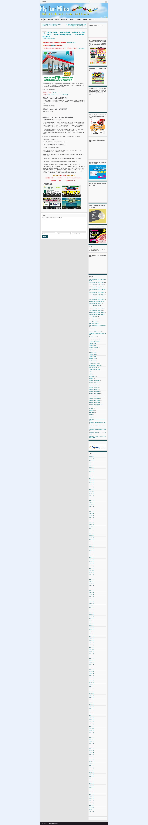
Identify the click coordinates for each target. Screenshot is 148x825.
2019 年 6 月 (91, 645)
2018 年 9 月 (91, 664)
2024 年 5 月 (91, 515)
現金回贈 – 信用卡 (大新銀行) (94, 393)
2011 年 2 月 (91, 805)
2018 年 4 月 (91, 675)
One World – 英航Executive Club (95, 331)
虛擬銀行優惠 (91, 410)
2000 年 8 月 (91, 807)
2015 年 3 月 (91, 754)
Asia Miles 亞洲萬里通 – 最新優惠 (95, 303)
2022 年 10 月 (91, 557)
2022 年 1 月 (91, 577)
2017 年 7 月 (91, 695)
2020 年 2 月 (91, 627)
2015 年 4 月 (91, 752)
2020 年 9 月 (91, 612)
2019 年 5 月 (91, 647)
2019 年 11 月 (91, 634)
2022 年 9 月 (91, 559)
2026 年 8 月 (91, 456)
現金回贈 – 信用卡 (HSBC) (94, 387)
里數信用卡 (72, 19)
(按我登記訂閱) (81, 48)
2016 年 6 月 (91, 724)
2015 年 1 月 (91, 759)
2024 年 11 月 (91, 502)
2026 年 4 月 (91, 465)
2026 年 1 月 (91, 471)
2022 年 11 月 (91, 555)
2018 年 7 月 (91, 669)
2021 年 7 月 (91, 590)
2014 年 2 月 (91, 783)
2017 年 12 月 (91, 684)
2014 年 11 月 (91, 763)
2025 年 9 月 (91, 480)
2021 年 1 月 (91, 603)
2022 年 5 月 (91, 568)
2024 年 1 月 (91, 524)
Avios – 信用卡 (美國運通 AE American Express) (97, 325)
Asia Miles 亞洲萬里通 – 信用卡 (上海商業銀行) (97, 289)
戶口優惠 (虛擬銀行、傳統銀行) (95, 365)
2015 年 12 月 (91, 737)
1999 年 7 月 (91, 811)
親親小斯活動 (91, 412)
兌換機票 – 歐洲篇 (92, 354)
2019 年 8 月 (91, 640)
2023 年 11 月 (91, 528)
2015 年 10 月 (91, 741)
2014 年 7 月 (91, 772)
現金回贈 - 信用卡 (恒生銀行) (50, 38)
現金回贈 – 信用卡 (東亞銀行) (94, 400)
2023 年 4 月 (91, 544)
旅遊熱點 (91, 374)
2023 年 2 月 (91, 548)
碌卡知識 (85, 19)
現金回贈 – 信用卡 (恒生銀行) (94, 380)
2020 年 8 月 (91, 614)
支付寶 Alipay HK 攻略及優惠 (94, 369)
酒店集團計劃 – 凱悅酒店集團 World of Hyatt (97, 429)
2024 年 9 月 (91, 506)
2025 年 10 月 (91, 478)
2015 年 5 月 (91, 750)
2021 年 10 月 (91, 583)
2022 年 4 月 (91, 570)
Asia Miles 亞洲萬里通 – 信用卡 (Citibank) (96, 282)
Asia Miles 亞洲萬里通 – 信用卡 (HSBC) (96, 287)
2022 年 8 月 (91, 561)
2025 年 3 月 (91, 493)
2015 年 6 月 (91, 748)
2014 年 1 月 (91, 785)
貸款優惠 (91, 414)
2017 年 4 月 (91, 702)
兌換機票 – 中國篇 (92, 343)
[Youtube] (45, 1)
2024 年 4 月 (91, 517)
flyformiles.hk (51, 823)
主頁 (42, 19)
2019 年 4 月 (91, 649)
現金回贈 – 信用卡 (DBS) (93, 385)
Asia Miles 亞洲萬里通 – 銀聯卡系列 (95, 310)
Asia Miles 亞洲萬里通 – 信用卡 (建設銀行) (96, 314)
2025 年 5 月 (91, 489)
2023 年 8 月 (91, 535)
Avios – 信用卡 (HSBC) (93, 316)
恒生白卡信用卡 (65, 94)
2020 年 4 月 (91, 623)
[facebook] (41, 1)
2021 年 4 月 (91, 596)
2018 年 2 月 (91, 680)
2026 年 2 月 (91, 469)
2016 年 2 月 (91, 732)
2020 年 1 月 (91, 629)
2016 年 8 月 (91, 719)
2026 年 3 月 (91, 467)
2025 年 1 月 (91, 498)
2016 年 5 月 (91, 726)
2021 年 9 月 (91, 585)
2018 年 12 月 (91, 658)
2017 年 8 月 (91, 693)
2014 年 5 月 (91, 776)
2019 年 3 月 (91, 651)
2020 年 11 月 (91, 607)
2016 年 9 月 (91, 717)
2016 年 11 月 (91, 713)
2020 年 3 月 (91, 625)
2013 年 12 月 (91, 787)
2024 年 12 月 (91, 500)
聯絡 (94, 19)
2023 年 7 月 (91, 537)
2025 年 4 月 (91, 491)
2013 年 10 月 (91, 792)
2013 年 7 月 (91, 798)
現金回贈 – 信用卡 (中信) (93, 389)
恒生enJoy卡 (58, 94)
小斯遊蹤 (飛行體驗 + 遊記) (94, 363)
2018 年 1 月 (91, 682)
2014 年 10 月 (91, 765)
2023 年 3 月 (91, 546)
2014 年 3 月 (91, 781)
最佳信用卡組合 (92, 376)
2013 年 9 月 (91, 794)
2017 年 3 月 (91, 704)
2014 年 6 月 (91, 774)
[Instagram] (43, 1)
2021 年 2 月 (91, 601)
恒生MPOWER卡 (51, 94)
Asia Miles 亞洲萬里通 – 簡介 (94, 305)
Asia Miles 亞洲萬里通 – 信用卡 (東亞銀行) (96, 297)
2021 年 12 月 (91, 579)
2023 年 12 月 (91, 526)
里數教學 (79, 19)
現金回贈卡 (50, 19)
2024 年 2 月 (91, 522)
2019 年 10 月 (91, 636)
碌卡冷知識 (91, 408)
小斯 (44, 38)
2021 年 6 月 (91, 592)
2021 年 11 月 (91, 581)
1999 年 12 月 (91, 809)
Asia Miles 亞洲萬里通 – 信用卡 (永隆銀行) (96, 299)
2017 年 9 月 (91, 691)
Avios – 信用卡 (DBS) (93, 321)
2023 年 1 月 (91, 550)
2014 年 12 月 (91, 761)
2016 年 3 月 (91, 730)
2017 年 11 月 (91, 686)
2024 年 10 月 (91, 504)
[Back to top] (145, 822)
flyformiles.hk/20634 (71, 42)
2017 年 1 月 (91, 708)
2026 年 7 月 (91, 458)
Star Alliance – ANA (92, 336)
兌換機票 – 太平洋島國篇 (93, 347)
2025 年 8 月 (91, 482)
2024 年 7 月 (91, 511)
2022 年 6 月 (91, 566)
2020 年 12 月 (91, 605)
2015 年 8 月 (91, 743)
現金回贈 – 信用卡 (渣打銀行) (94, 402)
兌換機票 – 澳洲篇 (92, 356)
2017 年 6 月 (91, 697)
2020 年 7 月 (91, 616)
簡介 (45, 19)
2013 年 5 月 (91, 803)
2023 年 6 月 (91, 539)
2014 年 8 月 (91, 770)
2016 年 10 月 (91, 715)
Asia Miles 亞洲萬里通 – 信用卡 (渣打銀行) (96, 301)
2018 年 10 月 (91, 662)
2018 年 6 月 (91, 671)
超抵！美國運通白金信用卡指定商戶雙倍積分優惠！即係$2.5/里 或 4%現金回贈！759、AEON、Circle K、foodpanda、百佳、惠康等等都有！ (76, 25)
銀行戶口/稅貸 (64, 19)
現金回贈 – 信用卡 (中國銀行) (94, 391)
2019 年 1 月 (91, 656)
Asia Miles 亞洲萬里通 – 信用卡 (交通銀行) (96, 312)
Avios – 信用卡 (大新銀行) (94, 323)
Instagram (53, 45)
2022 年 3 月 (91, 572)
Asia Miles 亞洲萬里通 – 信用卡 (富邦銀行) (96, 294)
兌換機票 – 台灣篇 (92, 345)
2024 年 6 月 (91, 513)
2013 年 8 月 (91, 796)
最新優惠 (91, 378)
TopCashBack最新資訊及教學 (94, 341)
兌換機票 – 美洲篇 (92, 358)
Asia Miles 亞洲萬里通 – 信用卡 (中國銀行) (96, 292)
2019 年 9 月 (91, 638)
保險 (90, 19)
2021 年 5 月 (91, 594)
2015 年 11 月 (91, 739)
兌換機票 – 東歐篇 (92, 352)
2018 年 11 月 (91, 660)
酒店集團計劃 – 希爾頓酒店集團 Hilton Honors (97, 422)
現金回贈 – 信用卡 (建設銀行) (94, 398)
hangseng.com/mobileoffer (57, 92)
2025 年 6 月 (91, 487)
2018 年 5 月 (91, 673)
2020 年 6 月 (91, 618)
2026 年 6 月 (91, 460)
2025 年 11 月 (91, 476)
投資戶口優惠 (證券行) (93, 367)
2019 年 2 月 (91, 653)
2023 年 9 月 (91, 533)
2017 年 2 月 (91, 706)
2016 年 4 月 (91, 728)
